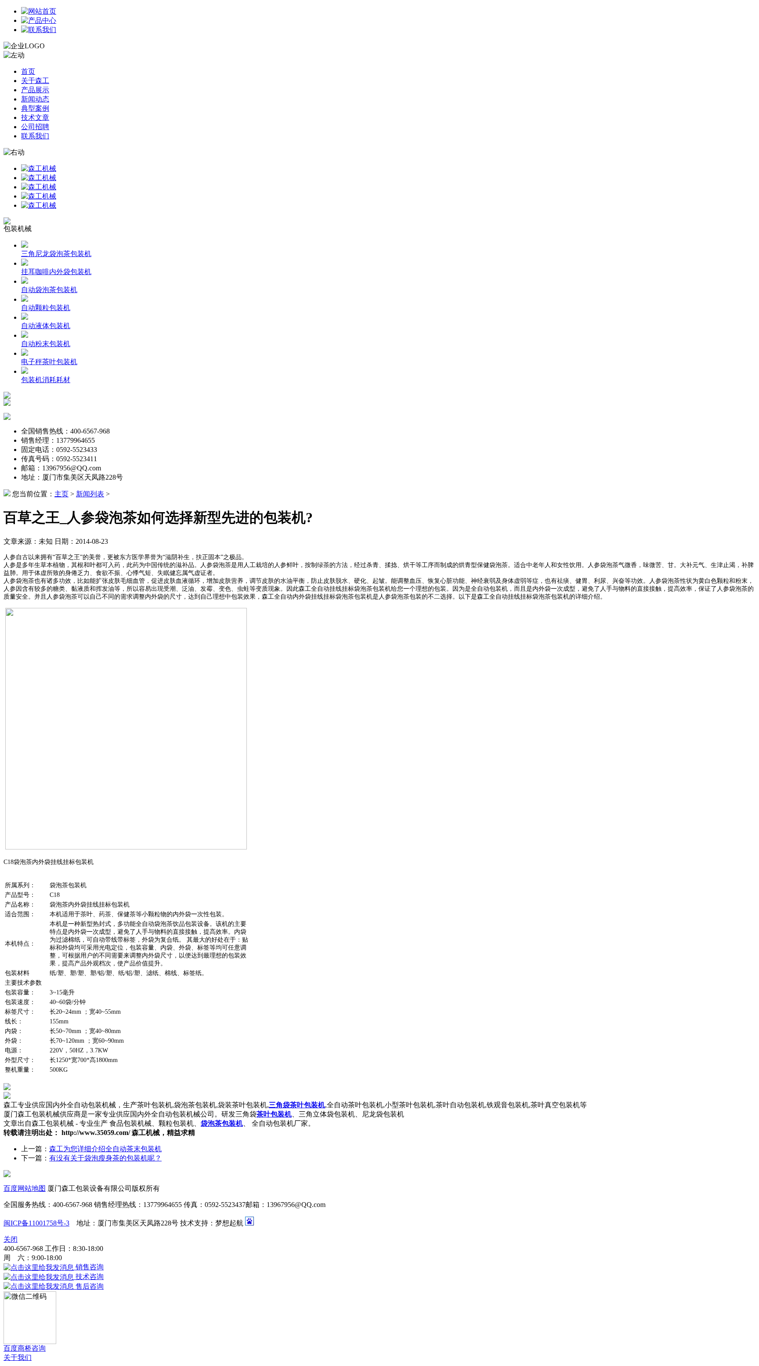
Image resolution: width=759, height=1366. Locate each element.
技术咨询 (89, 1276)
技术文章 (35, 117)
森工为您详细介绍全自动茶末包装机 (105, 1149)
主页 (61, 494)
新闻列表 (90, 494)
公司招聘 (35, 126)
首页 (28, 71)
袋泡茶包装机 (222, 1123)
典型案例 (35, 108)
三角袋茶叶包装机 (297, 1105)
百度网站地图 (25, 1188)
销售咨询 (89, 1267)
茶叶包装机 (274, 1114)
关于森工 (35, 80)
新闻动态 (35, 99)
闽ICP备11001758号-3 (36, 1223)
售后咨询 (89, 1286)
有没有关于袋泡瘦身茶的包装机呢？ (105, 1158)
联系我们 (35, 136)
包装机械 (18, 228)
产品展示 (35, 90)
